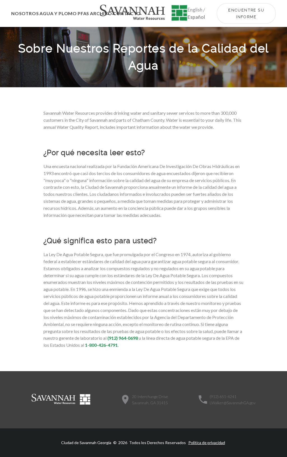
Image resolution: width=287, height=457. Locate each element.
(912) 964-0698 (122, 338)
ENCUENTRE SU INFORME (247, 13)
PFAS (83, 13)
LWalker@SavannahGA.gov (233, 402)
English (195, 10)
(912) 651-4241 (223, 396)
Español (196, 17)
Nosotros (25, 13)
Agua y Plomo (58, 13)
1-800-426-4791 (101, 345)
